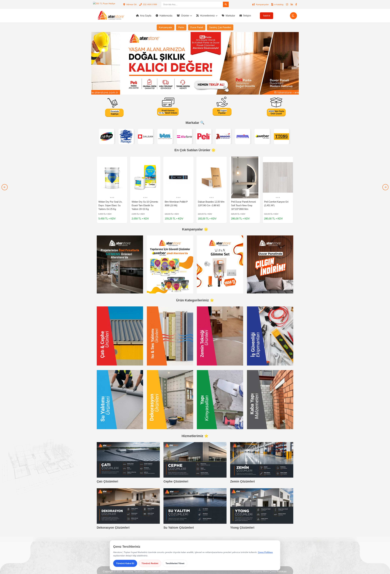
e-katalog (278, 4)
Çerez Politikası (278, 571)
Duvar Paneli (196, 27)
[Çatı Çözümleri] (128, 460)
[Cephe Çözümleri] (195, 460)
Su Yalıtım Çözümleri (178, 527)
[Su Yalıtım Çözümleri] (195, 506)
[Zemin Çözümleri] (261, 460)
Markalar (230, 15)
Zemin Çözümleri (242, 481)
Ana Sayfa (145, 15)
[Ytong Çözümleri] (261, 506)
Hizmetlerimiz (207, 15)
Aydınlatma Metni (259, 571)
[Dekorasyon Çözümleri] (128, 506)
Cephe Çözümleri (175, 481)
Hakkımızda (165, 15)
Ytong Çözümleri (242, 527)
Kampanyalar (262, 4)
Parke (181, 27)
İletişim (247, 15)
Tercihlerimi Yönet (175, 563)
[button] (5, 187)
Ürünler (185, 15)
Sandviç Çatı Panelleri (220, 27)
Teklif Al (266, 15)
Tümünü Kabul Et (125, 563)
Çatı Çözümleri (107, 481)
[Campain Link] (120, 264)
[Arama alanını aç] (226, 4)
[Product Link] (112, 189)
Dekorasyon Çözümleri (113, 527)
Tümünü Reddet (150, 563)
